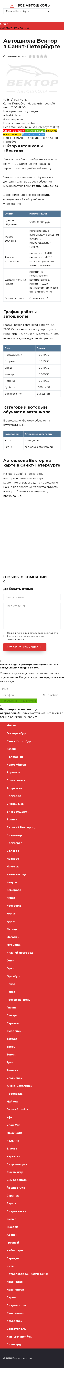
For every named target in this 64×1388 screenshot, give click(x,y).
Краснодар (15, 1281)
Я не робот (50, 695)
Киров (11, 897)
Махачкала (14, 1132)
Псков (11, 991)
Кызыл (11, 1219)
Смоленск (14, 1031)
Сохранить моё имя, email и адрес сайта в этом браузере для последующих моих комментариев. (33, 636)
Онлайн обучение (14, 130)
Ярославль (15, 1093)
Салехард (14, 1344)
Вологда (13, 850)
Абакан (12, 1234)
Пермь (11, 1297)
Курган (12, 913)
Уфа (9, 1117)
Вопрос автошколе (33, 134)
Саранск (13, 1195)
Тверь (11, 1046)
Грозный (13, 1242)
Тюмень (12, 1070)
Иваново (13, 858)
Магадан (13, 937)
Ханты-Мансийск (19, 1336)
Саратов (13, 1023)
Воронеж (13, 772)
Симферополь (17, 1180)
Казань (12, 749)
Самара (12, 1015)
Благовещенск (17, 811)
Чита (10, 1266)
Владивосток (16, 1305)
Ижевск (12, 1227)
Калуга (12, 882)
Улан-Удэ (13, 1125)
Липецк (12, 929)
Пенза (11, 984)
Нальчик (13, 1140)
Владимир (14, 835)
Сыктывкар (15, 1172)
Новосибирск (16, 764)
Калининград (16, 874)
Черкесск (14, 1156)
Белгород (14, 796)
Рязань (12, 1007)
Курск (11, 921)
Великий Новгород (21, 827)
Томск (11, 1054)
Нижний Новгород (20, 952)
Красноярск (15, 1289)
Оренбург (14, 976)
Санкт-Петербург (19, 741)
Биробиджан (16, 803)
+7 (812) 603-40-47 (15, 99)
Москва (12, 725)
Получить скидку (35, 130)
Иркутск (13, 866)
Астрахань (14, 788)
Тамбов (12, 1038)
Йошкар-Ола (16, 1187)
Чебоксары (15, 1250)
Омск (10, 960)
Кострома (14, 905)
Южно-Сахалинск (19, 1085)
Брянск (12, 819)
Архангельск (16, 780)
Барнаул (13, 1258)
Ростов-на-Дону (18, 999)
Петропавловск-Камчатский (27, 1274)
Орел (10, 968)
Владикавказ (16, 1211)
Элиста (12, 1148)
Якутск (12, 1203)
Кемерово (14, 890)
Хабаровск (14, 1321)
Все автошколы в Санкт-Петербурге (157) (31, 127)
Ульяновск (14, 1078)
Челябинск (15, 756)
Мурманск (14, 944)
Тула (10, 1062)
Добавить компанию (14, 28)
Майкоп (12, 1101)
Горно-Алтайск (18, 1109)
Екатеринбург (17, 733)
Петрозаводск (17, 1164)
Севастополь (16, 1328)
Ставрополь (15, 1313)
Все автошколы (34, 5)
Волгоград (15, 843)
